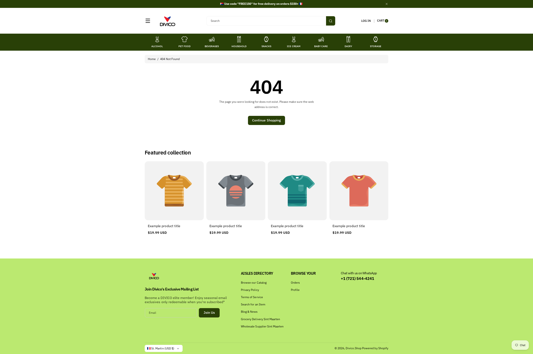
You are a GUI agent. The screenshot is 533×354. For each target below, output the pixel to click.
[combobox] (271, 21)
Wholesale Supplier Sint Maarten (262, 326)
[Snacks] (266, 39)
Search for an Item (253, 304)
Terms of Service (252, 297)
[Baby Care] (321, 39)
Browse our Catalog (253, 282)
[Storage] (375, 39)
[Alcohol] (157, 39)
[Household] (239, 39)
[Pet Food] (184, 39)
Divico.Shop (353, 348)
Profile (295, 290)
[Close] (386, 3)
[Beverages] (212, 39)
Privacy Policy (250, 290)
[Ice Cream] (294, 39)
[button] (148, 21)
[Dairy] (348, 39)
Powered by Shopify (375, 348)
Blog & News (249, 312)
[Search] (330, 21)
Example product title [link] (164, 226)
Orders (295, 282)
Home (152, 59)
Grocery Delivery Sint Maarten (260, 319)
